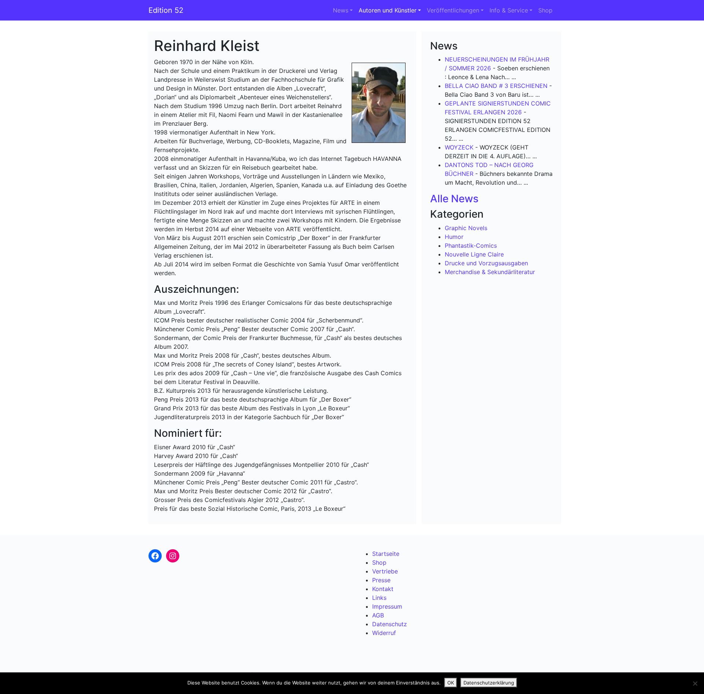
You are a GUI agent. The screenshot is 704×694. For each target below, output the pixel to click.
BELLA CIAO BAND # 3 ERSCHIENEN (496, 85)
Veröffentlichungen (453, 10)
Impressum (387, 606)
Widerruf (384, 632)
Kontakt (382, 589)
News (340, 10)
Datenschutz (389, 624)
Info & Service (508, 10)
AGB (378, 615)
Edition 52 (165, 10)
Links (379, 597)
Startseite (385, 553)
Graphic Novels (466, 228)
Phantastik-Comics (471, 245)
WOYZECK (459, 147)
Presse (381, 580)
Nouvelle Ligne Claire (474, 254)
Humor (454, 236)
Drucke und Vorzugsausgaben (486, 263)
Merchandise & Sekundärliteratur (490, 272)
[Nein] (694, 683)
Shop (545, 10)
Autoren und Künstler (388, 10)
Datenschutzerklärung (488, 683)
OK (450, 683)
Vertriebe (385, 571)
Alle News (454, 198)
